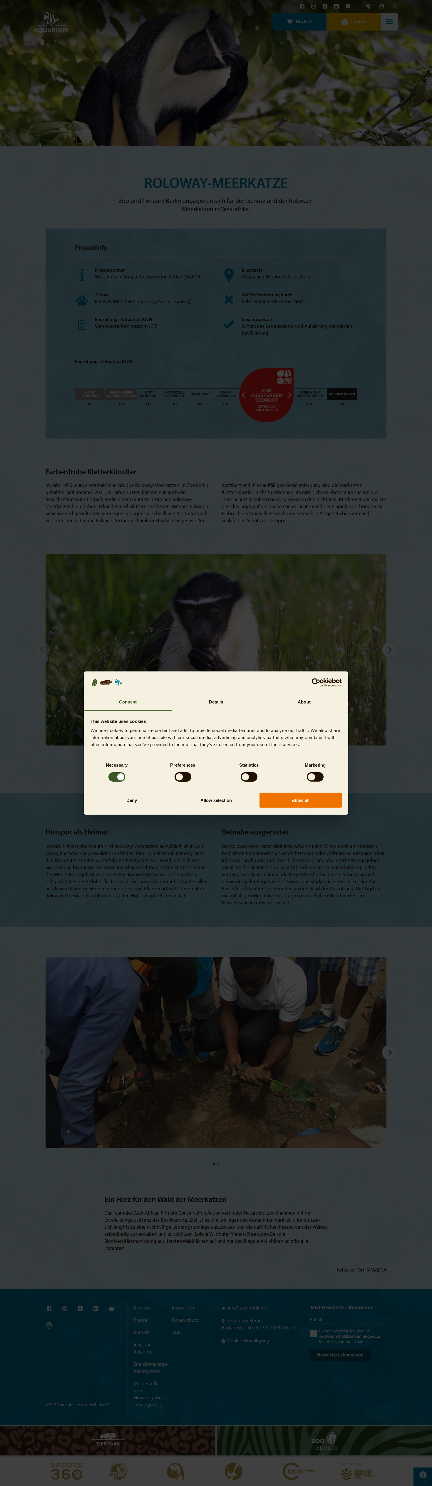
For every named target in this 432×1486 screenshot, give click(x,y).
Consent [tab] (128, 701)
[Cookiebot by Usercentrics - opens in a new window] (316, 682)
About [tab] (304, 701)
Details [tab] (216, 701)
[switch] (183, 776)
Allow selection (216, 800)
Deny (131, 800)
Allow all (300, 800)
